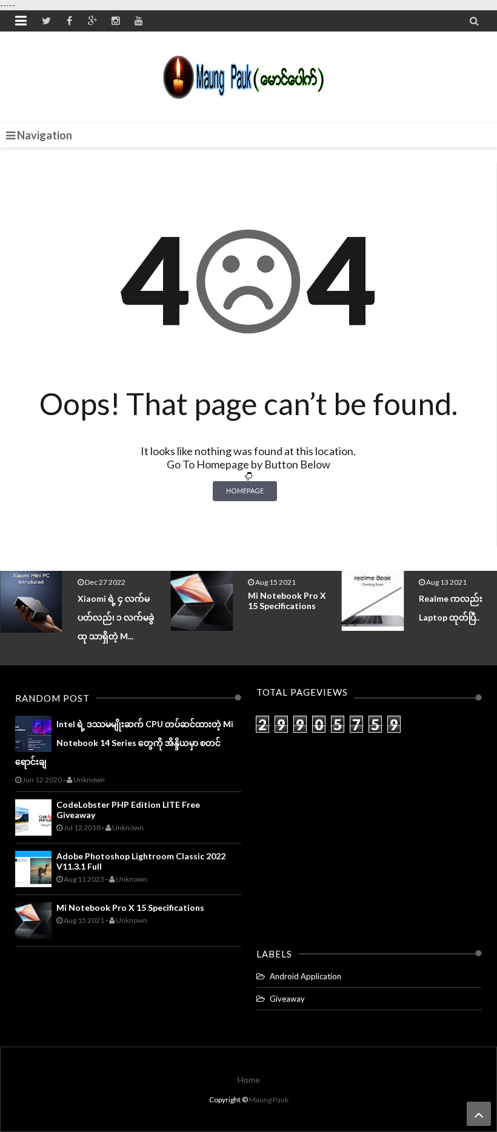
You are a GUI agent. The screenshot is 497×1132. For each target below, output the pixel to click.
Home (249, 1079)
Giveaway (287, 999)
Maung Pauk (269, 1099)
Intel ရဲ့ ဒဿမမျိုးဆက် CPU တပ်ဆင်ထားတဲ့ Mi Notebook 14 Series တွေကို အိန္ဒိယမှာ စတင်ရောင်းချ (124, 743)
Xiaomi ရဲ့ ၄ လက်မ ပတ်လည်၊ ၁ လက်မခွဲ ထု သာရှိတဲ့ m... (116, 617)
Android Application (305, 976)
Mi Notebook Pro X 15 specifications (287, 600)
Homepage (245, 490)
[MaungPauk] (248, 74)
